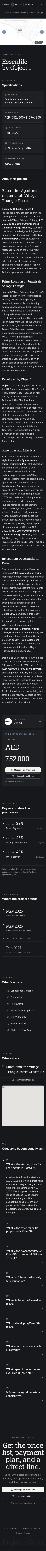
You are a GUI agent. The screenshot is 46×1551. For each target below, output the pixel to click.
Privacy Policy (23, 1533)
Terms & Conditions (32, 1528)
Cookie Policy (11, 1528)
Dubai (23, 13)
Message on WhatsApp (24, 770)
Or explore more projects (21, 1503)
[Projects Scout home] (6, 4)
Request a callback (25, 776)
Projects (15, 13)
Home (6, 13)
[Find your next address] (12, 4)
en (16, 5)
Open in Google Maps (21, 1080)
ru (21, 5)
